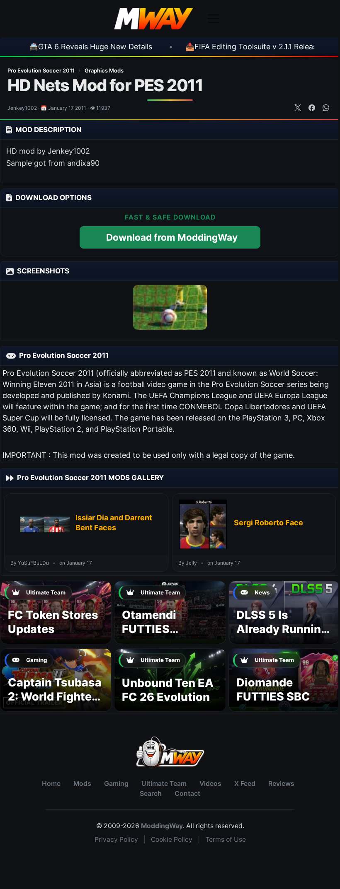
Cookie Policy (171, 839)
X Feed (244, 784)
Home (51, 784)
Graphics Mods (104, 70)
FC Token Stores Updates (53, 622)
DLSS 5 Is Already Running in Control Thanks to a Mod (282, 636)
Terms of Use (225, 839)
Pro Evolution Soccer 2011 (41, 70)
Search (151, 793)
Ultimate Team (164, 784)
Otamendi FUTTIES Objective (149, 629)
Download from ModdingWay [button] (172, 237)
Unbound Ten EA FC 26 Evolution (168, 690)
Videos (210, 784)
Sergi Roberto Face (268, 522)
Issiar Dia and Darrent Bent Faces (113, 522)
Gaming (116, 784)
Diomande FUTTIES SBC (273, 689)
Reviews (281, 784)
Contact (187, 793)
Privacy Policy (116, 839)
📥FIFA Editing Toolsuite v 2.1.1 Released (217, 46)
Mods (82, 784)
